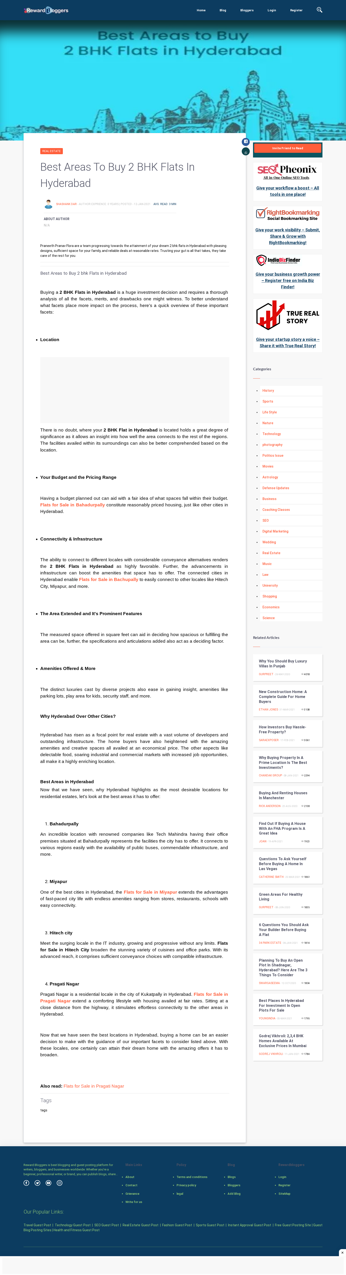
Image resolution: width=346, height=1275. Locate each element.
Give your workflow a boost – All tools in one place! (287, 191)
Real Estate (51, 151)
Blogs (232, 1177)
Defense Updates (275, 488)
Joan (263, 841)
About (129, 1177)
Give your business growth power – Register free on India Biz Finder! (288, 280)
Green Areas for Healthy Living (280, 897)
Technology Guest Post (73, 1225)
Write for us (133, 1202)
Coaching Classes (276, 510)
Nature (267, 423)
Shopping (269, 596)
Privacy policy (186, 1185)
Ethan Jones (268, 709)
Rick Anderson (270, 806)
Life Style (269, 412)
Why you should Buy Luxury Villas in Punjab (283, 663)
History (268, 390)
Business (269, 499)
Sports (267, 401)
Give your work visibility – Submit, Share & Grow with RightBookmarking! (287, 236)
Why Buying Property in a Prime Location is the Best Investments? (283, 762)
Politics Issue (272, 455)
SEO (265, 520)
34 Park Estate (270, 942)
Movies (268, 466)
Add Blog (234, 1193)
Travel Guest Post (37, 1225)
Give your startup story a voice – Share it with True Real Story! (288, 342)
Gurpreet (266, 674)
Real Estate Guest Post (140, 1225)
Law (265, 575)
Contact (131, 1185)
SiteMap (284, 1193)
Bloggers (246, 10)
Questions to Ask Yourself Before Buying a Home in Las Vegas (282, 864)
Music (267, 564)
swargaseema (269, 983)
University (270, 585)
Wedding (269, 542)
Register (296, 10)
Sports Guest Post (210, 1225)
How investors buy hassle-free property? (282, 729)
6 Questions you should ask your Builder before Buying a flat (284, 930)
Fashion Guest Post (177, 1225)
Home (201, 10)
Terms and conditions (192, 1177)
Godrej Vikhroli (271, 1054)
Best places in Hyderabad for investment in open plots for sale (281, 1005)
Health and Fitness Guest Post (76, 1230)
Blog (223, 10)
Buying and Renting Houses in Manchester (283, 795)
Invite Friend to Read (287, 148)
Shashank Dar (66, 204)
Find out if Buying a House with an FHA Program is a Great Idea (282, 828)
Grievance (132, 1193)
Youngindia (267, 1018)
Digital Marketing (275, 531)
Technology (271, 434)
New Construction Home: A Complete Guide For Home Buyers (283, 697)
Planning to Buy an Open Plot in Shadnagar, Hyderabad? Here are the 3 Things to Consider (283, 967)
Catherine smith (271, 877)
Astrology (270, 477)
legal (180, 1193)
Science (268, 618)
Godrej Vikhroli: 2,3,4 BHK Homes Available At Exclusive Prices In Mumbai (282, 1041)
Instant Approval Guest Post (249, 1225)
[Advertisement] (134, 390)
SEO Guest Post (106, 1225)
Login (272, 10)
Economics (271, 607)
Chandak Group (270, 775)
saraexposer (269, 740)
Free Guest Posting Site (293, 1225)
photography (272, 445)
